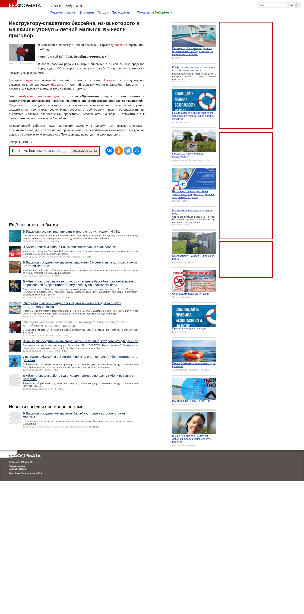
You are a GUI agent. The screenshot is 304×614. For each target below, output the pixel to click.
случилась (31, 80)
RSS (39, 473)
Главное (56, 12)
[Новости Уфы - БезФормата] (21, 4)
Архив (70, 12)
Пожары (143, 12)
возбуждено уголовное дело (39, 96)
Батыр (56, 84)
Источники (86, 12)
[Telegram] (128, 150)
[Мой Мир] (137, 150)
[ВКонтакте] (109, 150)
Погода (102, 12)
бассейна (121, 45)
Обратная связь (17, 466)
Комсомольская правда (48, 151)
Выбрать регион (17, 469)
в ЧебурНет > (162, 12)
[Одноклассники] (119, 150)
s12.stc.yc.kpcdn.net (24, 63)
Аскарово (110, 80)
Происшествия (122, 12)
